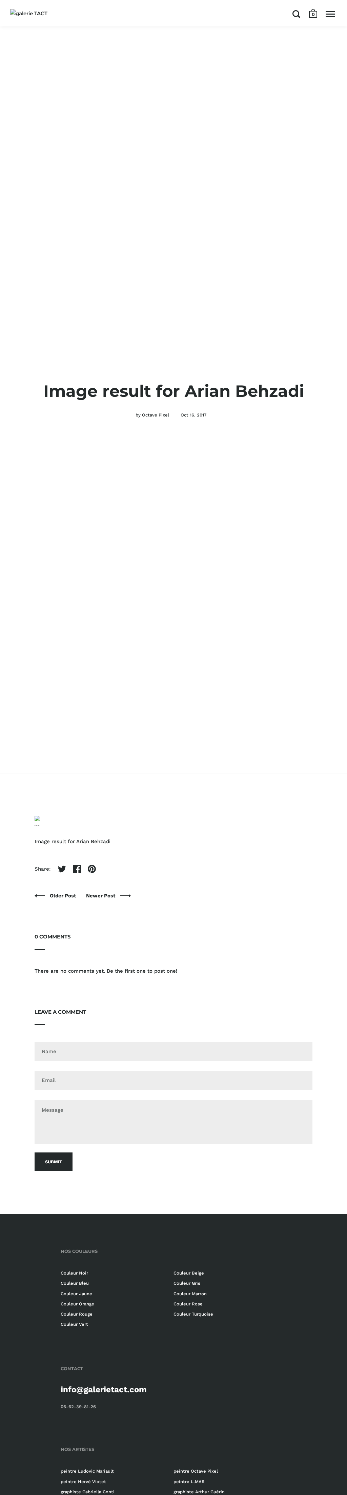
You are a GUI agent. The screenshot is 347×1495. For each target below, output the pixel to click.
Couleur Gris (187, 1283)
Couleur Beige (189, 1273)
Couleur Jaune (76, 1293)
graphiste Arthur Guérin (199, 1491)
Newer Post (101, 896)
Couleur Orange (77, 1303)
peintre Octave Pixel (196, 1471)
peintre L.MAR (189, 1481)
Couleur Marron (190, 1293)
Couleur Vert (74, 1324)
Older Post (64, 896)
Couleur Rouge (77, 1314)
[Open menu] (330, 14)
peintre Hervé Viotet (83, 1481)
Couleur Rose (188, 1303)
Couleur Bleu (75, 1283)
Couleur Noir (74, 1273)
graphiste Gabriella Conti (88, 1491)
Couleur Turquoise (193, 1314)
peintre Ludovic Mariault (87, 1471)
